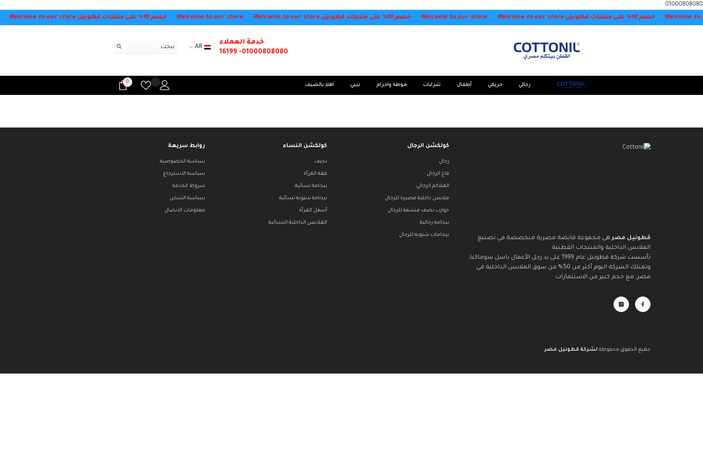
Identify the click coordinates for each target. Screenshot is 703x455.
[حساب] (164, 85)
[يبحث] (146, 47)
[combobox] (152, 47)
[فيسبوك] (643, 304)
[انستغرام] (621, 304)
